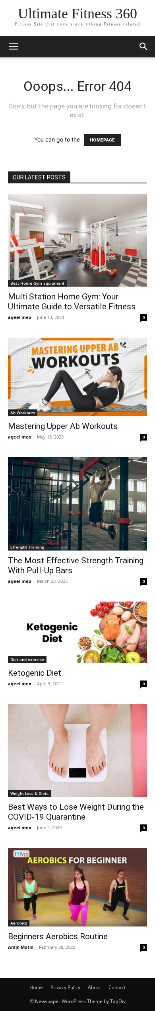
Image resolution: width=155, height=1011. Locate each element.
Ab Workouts (22, 412)
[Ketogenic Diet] (77, 632)
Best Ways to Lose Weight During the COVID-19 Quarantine (76, 812)
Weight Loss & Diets (29, 793)
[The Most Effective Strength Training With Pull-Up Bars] (77, 503)
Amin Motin (20, 947)
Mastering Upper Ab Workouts (63, 426)
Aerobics (18, 923)
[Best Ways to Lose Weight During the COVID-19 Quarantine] (77, 750)
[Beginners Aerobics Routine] (77, 887)
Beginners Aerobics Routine (58, 936)
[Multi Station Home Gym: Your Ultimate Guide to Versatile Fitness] (77, 240)
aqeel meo (19, 317)
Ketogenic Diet (34, 673)
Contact (117, 987)
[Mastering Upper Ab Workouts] (77, 377)
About (94, 987)
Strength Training (27, 547)
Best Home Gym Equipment (37, 283)
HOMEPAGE (102, 140)
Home (36, 987)
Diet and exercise (27, 659)
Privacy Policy (65, 987)
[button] (13, 46)
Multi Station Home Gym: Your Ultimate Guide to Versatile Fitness (72, 301)
